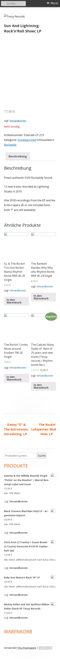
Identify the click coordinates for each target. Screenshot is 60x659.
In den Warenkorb (14, 301)
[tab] (18, 156)
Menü (54, 3)
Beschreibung (18, 156)
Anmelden (45, 648)
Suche (42, 455)
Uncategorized (27, 140)
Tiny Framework (26, 648)
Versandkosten (18, 120)
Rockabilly (10, 145)
